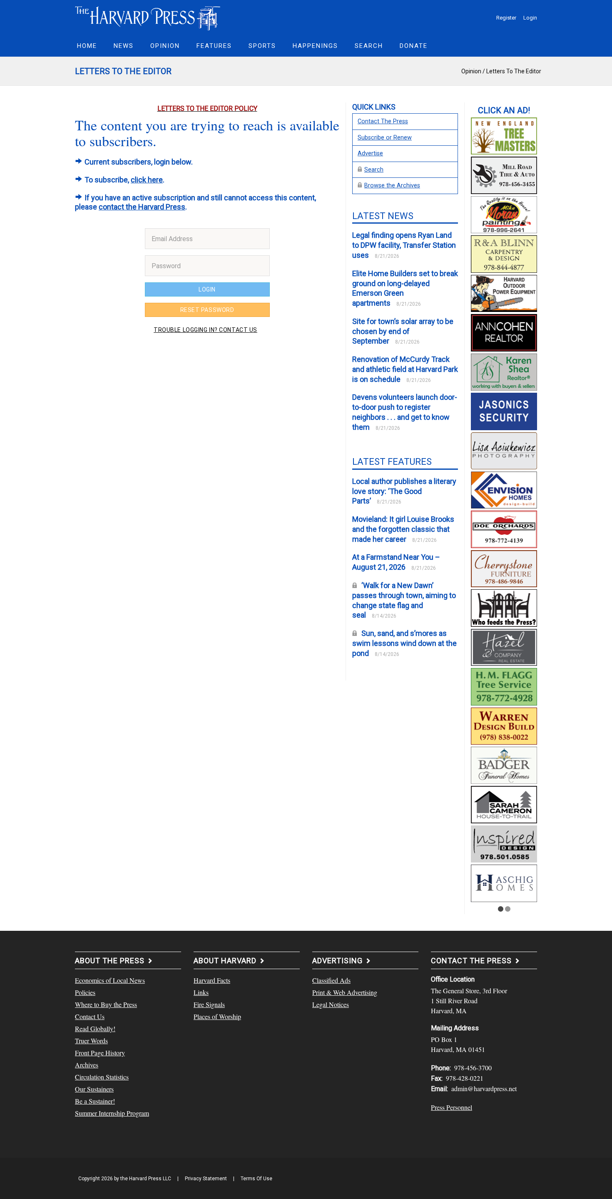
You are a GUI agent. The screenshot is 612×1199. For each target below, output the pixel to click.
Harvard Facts (212, 980)
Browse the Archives (392, 185)
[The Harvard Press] (148, 17)
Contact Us (89, 1016)
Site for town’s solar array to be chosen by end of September (402, 331)
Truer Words (91, 1040)
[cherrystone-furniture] (504, 568)
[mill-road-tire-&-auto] (504, 174)
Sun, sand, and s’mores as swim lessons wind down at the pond (404, 643)
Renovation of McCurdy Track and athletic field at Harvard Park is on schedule (405, 369)
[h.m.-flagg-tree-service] (504, 685)
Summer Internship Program (112, 1113)
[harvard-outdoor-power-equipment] (504, 292)
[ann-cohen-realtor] (504, 332)
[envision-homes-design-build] (504, 489)
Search (373, 169)
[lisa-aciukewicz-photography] (504, 449)
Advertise (370, 153)
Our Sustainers (94, 1088)
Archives (86, 1064)
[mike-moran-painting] (504, 214)
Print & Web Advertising (344, 992)
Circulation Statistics (102, 1076)
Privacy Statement (206, 1179)
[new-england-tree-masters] (504, 135)
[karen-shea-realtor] (504, 371)
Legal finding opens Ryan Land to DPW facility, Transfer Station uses (404, 245)
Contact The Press (383, 121)
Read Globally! (95, 1028)
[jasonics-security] (504, 410)
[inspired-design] (504, 843)
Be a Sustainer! (95, 1101)
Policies (85, 992)
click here (147, 179)
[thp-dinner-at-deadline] (504, 607)
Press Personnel (451, 1107)
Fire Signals (209, 1004)
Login (530, 17)
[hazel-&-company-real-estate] (504, 646)
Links (201, 992)
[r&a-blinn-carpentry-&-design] (504, 253)
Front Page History (100, 1052)
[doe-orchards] (504, 528)
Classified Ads (331, 980)
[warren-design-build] (504, 725)
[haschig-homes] (504, 882)
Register (506, 18)
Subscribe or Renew (385, 137)
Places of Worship (217, 1016)
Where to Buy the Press (106, 1004)
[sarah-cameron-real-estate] (504, 803)
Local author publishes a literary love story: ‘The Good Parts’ (404, 491)
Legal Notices (330, 1004)
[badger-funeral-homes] (504, 764)
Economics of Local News (110, 980)
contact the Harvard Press (142, 206)
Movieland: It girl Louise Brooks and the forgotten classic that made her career (403, 529)
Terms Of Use (256, 1179)
